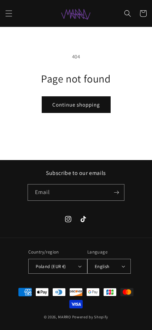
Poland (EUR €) (51, 266)
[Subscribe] (116, 192)
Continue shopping (76, 104)
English (102, 266)
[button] (9, 13)
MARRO (64, 316)
